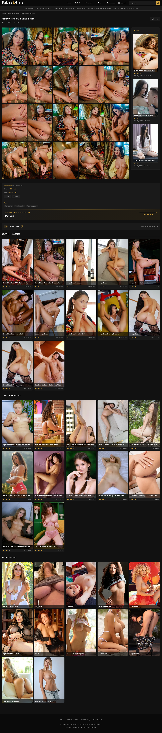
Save (156, 19)
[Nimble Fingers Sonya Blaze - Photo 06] (40, 84)
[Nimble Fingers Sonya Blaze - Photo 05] (14, 84)
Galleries (78, 3)
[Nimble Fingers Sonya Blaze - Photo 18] (91, 160)
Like (7, 196)
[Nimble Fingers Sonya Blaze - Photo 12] (65, 122)
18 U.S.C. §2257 (98, 720)
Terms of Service (72, 720)
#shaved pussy (32, 206)
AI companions (69, 8)
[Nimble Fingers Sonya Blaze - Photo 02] (65, 46)
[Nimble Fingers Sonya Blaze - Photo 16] (40, 160)
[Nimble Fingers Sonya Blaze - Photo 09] (116, 84)
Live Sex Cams (81, 8)
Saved (123, 3)
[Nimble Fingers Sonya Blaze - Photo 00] (14, 46)
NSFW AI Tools (134, 8)
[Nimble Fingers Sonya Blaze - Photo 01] (40, 46)
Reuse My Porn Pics (31, 8)
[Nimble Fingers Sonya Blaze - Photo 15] (14, 160)
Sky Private (112, 8)
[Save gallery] (155, 37)
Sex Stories (91, 8)
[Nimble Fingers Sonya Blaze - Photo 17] (65, 160)
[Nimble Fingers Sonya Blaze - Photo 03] (91, 46)
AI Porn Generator (45, 8)
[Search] (158, 3)
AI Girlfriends (122, 8)
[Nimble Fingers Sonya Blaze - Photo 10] (14, 122)
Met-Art (10, 13)
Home (69, 3)
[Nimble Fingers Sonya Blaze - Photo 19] (116, 160)
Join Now (147, 215)
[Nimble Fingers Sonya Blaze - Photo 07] (65, 84)
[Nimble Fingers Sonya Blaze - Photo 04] (116, 46)
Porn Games (58, 8)
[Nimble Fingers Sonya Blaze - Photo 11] (40, 122)
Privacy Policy (85, 720)
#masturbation (19, 206)
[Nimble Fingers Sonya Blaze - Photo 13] (91, 122)
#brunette (8, 206)
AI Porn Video (101, 8)
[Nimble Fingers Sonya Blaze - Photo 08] (91, 84)
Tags (99, 3)
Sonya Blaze (13, 192)
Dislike (15, 196)
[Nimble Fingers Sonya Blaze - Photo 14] (116, 122)
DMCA (61, 720)
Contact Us (111, 3)
